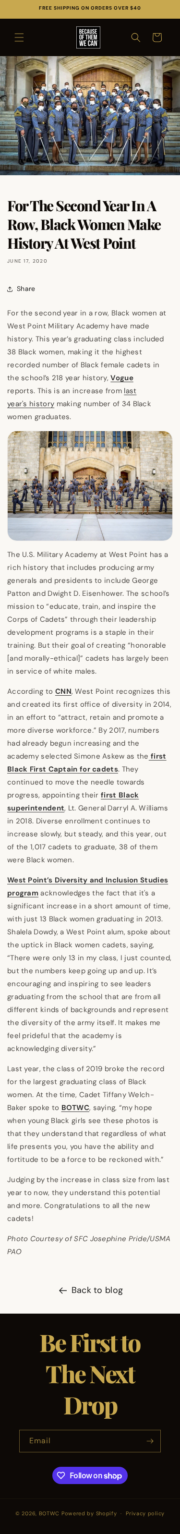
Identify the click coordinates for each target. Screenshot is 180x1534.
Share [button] (26, 288)
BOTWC (75, 1107)
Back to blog (97, 1290)
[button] (19, 37)
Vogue (121, 378)
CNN (63, 691)
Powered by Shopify (89, 1513)
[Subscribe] (149, 1441)
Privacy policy (145, 1513)
